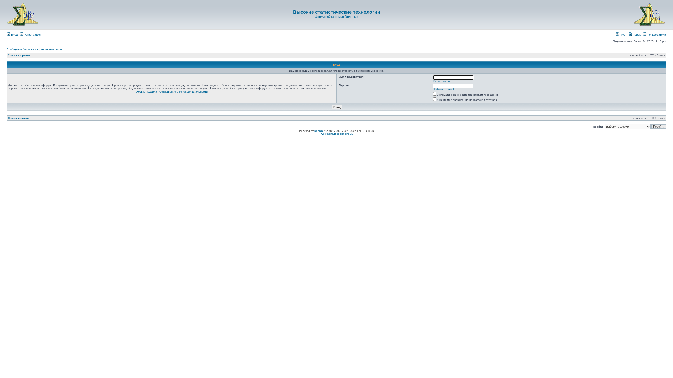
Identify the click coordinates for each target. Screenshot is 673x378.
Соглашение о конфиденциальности (183, 91)
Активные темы (51, 49)
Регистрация (32, 34)
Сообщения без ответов (23, 49)
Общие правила (146, 91)
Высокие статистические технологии (336, 12)
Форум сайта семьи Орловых (336, 17)
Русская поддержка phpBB (336, 133)
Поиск (636, 34)
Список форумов (19, 55)
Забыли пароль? (443, 89)
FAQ (622, 34)
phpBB (318, 130)
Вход (14, 34)
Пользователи (656, 34)
